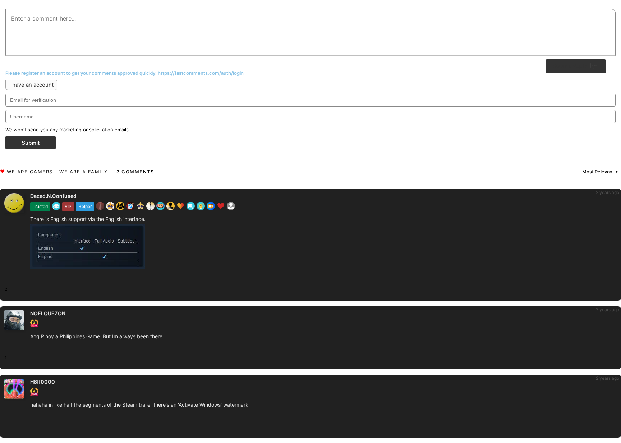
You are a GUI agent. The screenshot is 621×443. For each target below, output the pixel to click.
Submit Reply (569, 66)
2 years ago (607, 192)
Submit (31, 143)
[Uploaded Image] (120, 247)
